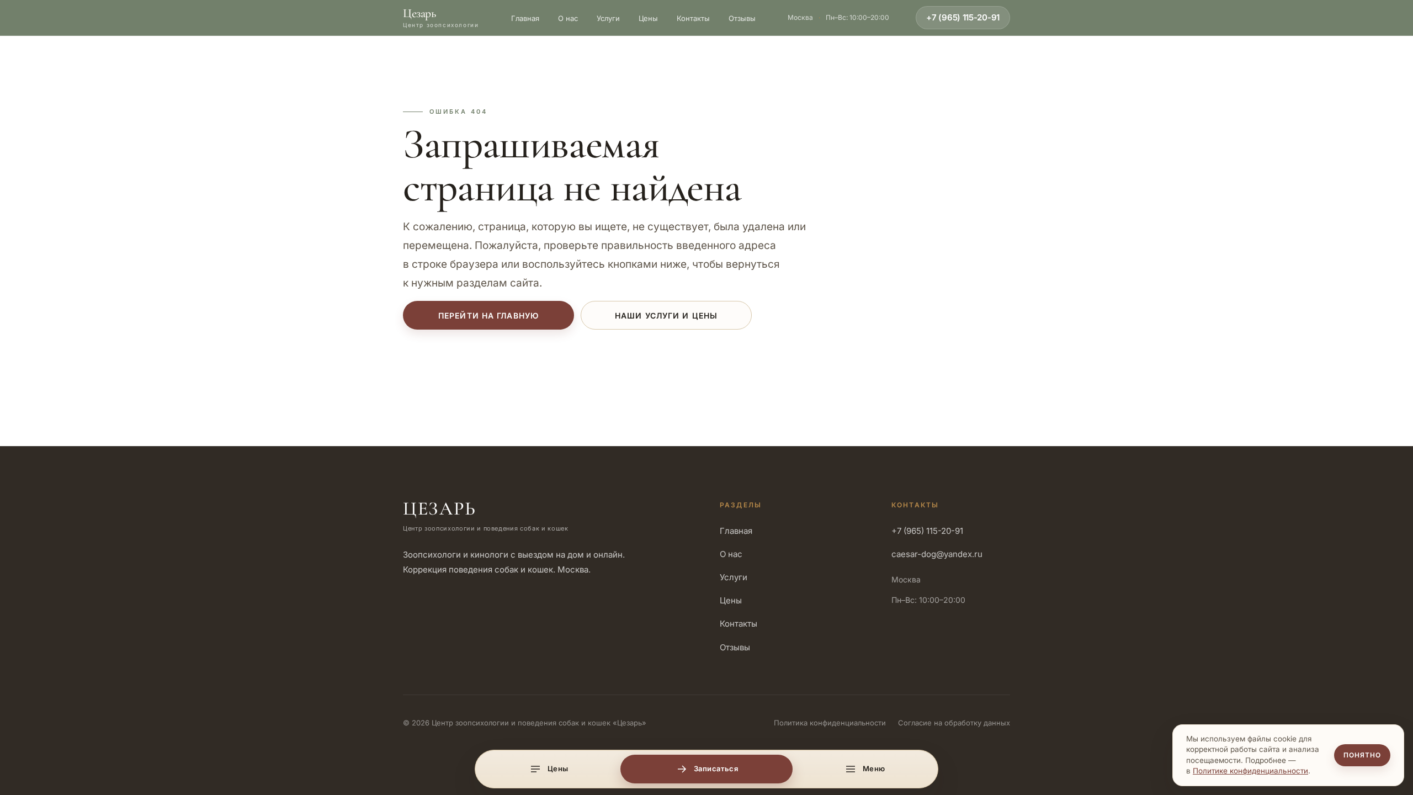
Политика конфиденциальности (830, 722)
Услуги (608, 18)
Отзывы (742, 18)
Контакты (693, 18)
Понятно (1362, 755)
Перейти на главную (488, 315)
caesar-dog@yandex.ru (936, 554)
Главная (525, 18)
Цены (648, 18)
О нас (568, 18)
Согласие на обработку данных (954, 722)
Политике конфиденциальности (1250, 770)
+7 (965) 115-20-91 (963, 17)
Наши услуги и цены (666, 315)
